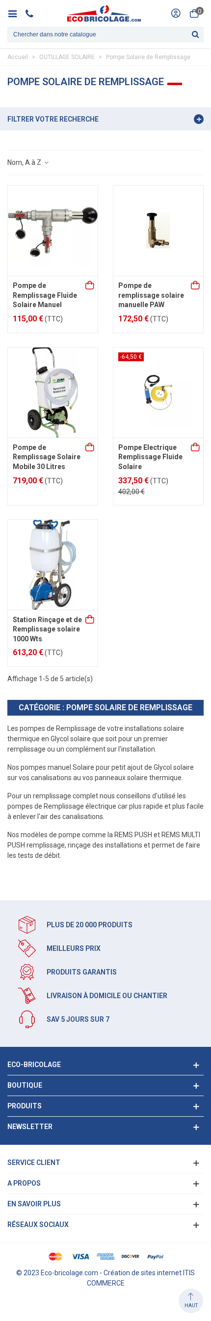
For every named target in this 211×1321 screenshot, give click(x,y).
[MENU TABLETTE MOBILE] (16, 13)
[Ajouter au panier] (90, 286)
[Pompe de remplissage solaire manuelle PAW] (158, 231)
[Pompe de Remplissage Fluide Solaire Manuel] (53, 231)
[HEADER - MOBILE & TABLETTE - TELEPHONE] (33, 13)
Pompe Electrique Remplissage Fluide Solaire (150, 457)
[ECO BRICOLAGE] (104, 13)
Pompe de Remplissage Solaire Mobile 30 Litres (46, 457)
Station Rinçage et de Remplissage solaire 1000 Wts (47, 629)
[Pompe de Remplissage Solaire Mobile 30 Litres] (53, 392)
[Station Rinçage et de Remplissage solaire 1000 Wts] (53, 565)
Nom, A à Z (25, 162)
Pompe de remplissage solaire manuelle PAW (151, 295)
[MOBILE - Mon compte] (175, 13)
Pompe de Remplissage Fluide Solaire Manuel (45, 295)
